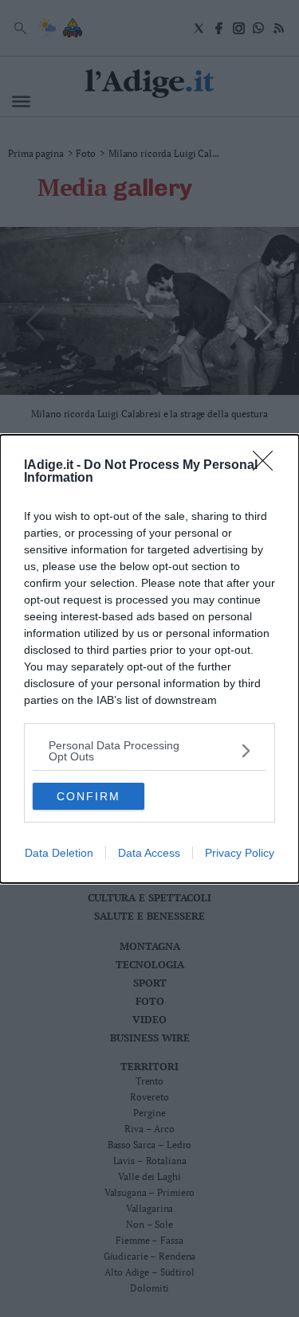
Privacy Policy (239, 852)
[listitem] (149, 751)
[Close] (268, 466)
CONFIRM (88, 796)
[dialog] (149, 659)
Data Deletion (59, 852)
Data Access (149, 852)
